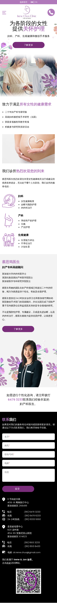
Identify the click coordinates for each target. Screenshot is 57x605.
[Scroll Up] (5, 599)
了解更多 (28, 44)
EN (32, 2)
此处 (9, 562)
